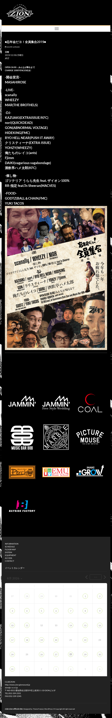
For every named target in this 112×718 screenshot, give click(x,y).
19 (41, 640)
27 (56, 654)
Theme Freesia (38, 709)
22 (85, 640)
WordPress (48, 709)
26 (41, 654)
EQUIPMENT (10, 555)
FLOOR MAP (10, 549)
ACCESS (8, 558)
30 (99, 654)
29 (41, 596)
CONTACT (9, 561)
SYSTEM (8, 552)
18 (27, 640)
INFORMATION (11, 544)
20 (56, 640)
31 (12, 669)
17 (12, 640)
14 (70, 625)
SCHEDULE (10, 546)
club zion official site (13, 709)
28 (27, 596)
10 (12, 625)
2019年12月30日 (13, 47)
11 (27, 625)
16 (99, 625)
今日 (95, 577)
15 (85, 625)
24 (12, 654)
